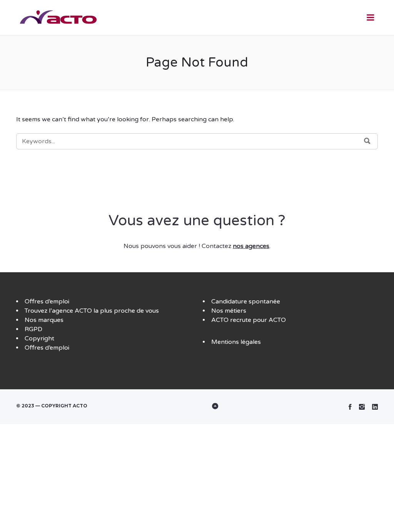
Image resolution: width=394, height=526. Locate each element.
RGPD (33, 329)
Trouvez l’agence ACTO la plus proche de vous (92, 311)
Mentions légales (236, 342)
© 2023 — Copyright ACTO (51, 406)
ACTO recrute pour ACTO (248, 320)
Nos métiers (228, 311)
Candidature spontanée (245, 301)
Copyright (39, 338)
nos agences (251, 246)
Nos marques (44, 320)
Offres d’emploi (47, 301)
